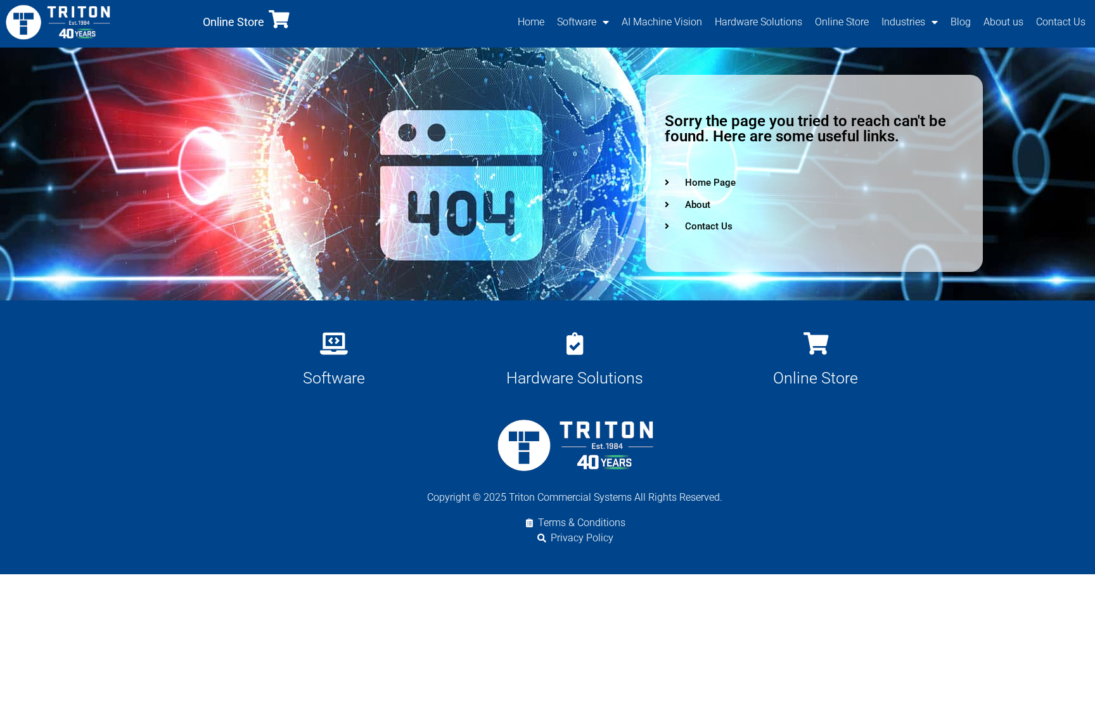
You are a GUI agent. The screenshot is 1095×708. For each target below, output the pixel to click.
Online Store (233, 22)
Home (531, 22)
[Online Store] (279, 19)
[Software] (334, 343)
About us (1003, 22)
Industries (903, 22)
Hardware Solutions (758, 22)
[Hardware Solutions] (575, 343)
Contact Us (1060, 22)
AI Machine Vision (662, 22)
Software (576, 22)
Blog (961, 22)
